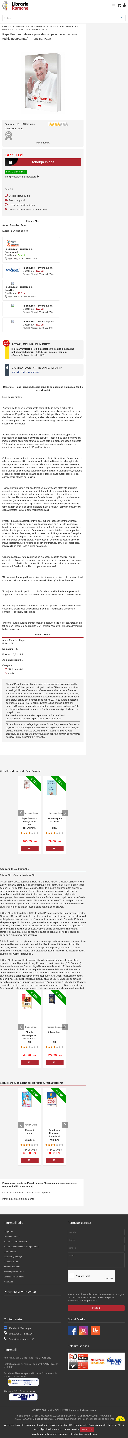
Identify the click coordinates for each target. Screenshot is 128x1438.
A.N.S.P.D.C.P (50, 1364)
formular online (27, 1391)
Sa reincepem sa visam (54, 820)
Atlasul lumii (54, 1032)
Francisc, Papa (41, 38)
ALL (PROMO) (29, 828)
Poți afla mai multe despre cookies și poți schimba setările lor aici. (64, 1434)
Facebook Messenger (20, 1328)
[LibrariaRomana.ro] (15, 9)
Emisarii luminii (29, 1131)
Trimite (95, 1308)
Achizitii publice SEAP (14, 1272)
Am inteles (87, 1429)
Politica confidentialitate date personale (21, 1246)
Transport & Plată (12, 1262)
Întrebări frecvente (12, 1267)
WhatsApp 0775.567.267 (21, 1333)
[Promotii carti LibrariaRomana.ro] (83, 1334)
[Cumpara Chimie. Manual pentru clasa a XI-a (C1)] (30, 1062)
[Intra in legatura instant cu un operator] (120, 1420)
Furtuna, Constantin (56, 1027)
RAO (54, 828)
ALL (36, 221)
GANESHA (29, 1140)
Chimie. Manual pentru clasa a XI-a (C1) (29, 1035)
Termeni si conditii (12, 1236)
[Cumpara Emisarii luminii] (30, 1160)
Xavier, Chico (31, 1125)
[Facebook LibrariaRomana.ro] (72, 1334)
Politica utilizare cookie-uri (15, 1241)
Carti (4, 26)
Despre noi (8, 1231)
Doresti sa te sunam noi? (21, 1339)
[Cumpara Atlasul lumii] (55, 1062)
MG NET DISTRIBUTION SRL (35, 1357)
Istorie (30, 26)
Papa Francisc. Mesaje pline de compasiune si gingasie (29, 821)
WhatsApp (8, 1282)
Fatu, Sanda (30, 1027)
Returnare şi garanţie (13, 1256)
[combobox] (64, 18)
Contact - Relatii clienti (14, 1277)
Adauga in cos (43, 162)
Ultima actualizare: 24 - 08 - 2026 (28, 355)
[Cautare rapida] (122, 17)
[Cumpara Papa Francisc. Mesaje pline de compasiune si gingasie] (30, 848)
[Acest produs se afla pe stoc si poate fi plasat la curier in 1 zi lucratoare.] (38, 176)
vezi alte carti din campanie (25, 372)
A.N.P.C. (8, 1376)
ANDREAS (54, 1140)
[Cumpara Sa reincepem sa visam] (55, 848)
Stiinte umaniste (17, 26)
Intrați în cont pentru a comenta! (18, 1198)
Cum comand (10, 1251)
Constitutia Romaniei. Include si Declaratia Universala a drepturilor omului (54, 1133)
